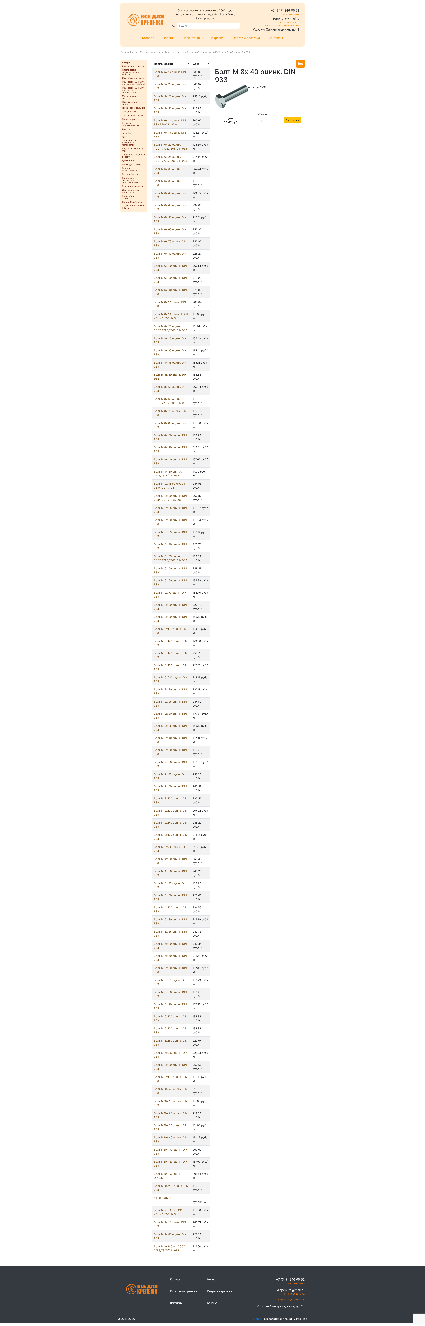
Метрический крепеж (152, 52)
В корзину (292, 120)
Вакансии (176, 1303)
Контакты (276, 38)
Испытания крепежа (183, 1291)
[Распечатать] (300, 64)
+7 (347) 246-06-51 (285, 10)
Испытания (192, 38)
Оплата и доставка (246, 38)
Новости (169, 38)
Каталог (148, 38)
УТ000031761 (162, 1198)
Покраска (217, 38)
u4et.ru (257, 1318)
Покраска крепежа (219, 1291)
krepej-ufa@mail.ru (285, 18)
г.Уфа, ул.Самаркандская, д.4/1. (280, 1306)
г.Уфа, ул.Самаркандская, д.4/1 (275, 29)
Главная (124, 52)
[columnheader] (171, 64)
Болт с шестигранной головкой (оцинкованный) (191, 52)
